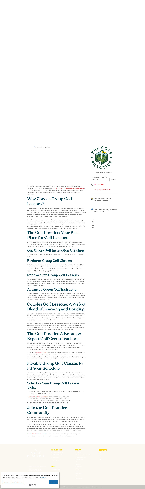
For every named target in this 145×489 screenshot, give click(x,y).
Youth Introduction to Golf (83, 455)
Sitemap (74, 486)
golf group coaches (42, 352)
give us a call (44, 396)
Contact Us (103, 450)
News (77, 471)
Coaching (61, 47)
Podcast (78, 469)
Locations (84, 47)
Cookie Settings (17, 482)
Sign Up (113, 179)
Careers (78, 476)
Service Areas (79, 473)
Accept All (53, 482)
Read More (43, 477)
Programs (68, 47)
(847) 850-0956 (99, 184)
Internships (79, 478)
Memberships (76, 47)
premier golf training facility (75, 188)
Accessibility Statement (65, 486)
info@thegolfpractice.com (102, 189)
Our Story (54, 47)
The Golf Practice (57, 188)
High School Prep (81, 457)
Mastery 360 (79, 459)
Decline (6, 482)
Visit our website (34, 396)
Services (91, 47)
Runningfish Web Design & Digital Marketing (92, 486)
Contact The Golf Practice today (37, 434)
